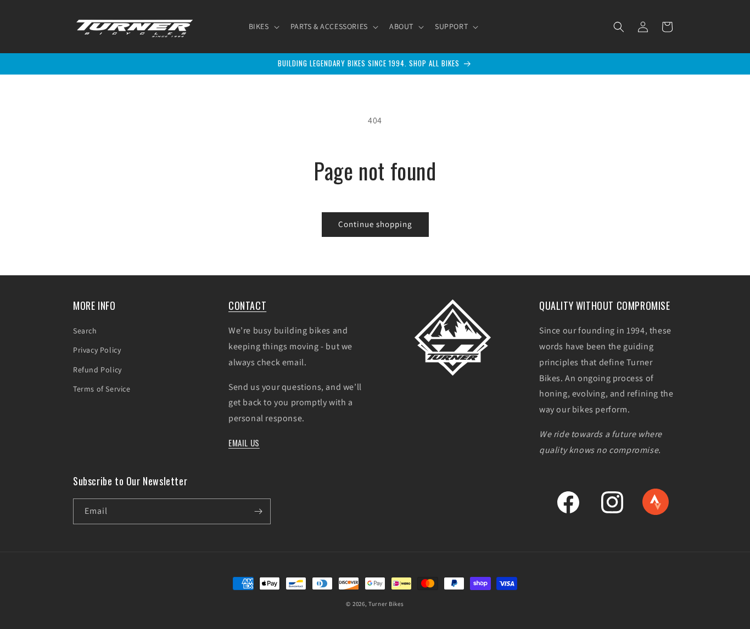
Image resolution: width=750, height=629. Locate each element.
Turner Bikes (386, 604)
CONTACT (247, 305)
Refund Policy (97, 370)
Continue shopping (375, 224)
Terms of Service (102, 389)
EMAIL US (244, 443)
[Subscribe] (258, 511)
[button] (263, 26)
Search (85, 331)
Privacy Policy (97, 350)
